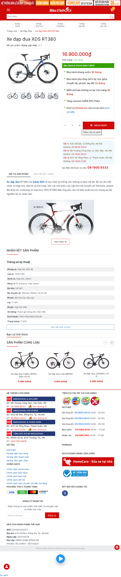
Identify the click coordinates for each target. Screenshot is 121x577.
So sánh (4, 575)
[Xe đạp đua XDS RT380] (33, 70)
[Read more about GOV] (75, 472)
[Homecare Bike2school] (88, 461)
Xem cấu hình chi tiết (60, 327)
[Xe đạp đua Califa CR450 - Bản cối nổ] (24, 367)
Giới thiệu (11, 450)
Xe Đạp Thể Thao (38, 25)
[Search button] (111, 17)
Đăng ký (52, 515)
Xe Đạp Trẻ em (17, 25)
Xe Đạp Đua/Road (60, 25)
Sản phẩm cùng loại (23, 342)
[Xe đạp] (60, 3)
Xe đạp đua (13, 182)
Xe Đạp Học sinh (103, 25)
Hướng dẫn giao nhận (17, 460)
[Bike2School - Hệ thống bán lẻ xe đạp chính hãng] (60, 9)
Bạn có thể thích (17, 334)
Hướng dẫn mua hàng (17, 453)
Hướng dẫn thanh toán (18, 457)
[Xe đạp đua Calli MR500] (60, 367)
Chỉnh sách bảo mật (17, 476)
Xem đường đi (39, 406)
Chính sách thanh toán (18, 469)
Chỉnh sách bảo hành (17, 472)
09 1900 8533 (98, 167)
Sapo (82, 548)
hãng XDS (39, 182)
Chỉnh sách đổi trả (16, 480)
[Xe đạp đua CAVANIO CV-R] (96, 367)
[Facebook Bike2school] (65, 493)
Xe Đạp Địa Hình (82, 25)
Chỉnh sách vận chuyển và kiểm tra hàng (27, 483)
